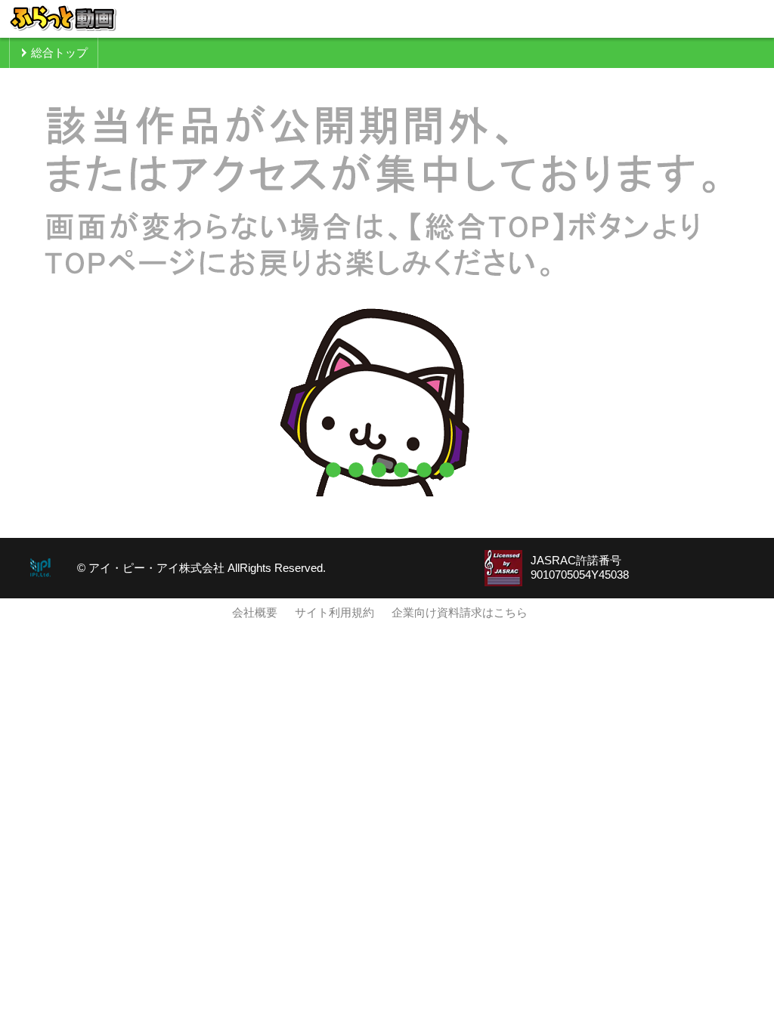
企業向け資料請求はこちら (460, 613)
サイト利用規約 (334, 613)
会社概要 (254, 613)
